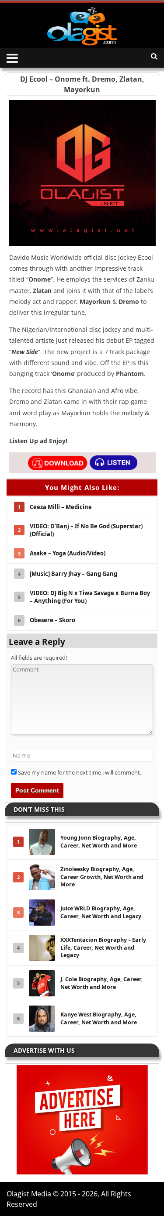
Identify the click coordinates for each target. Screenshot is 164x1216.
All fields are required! (39, 657)
